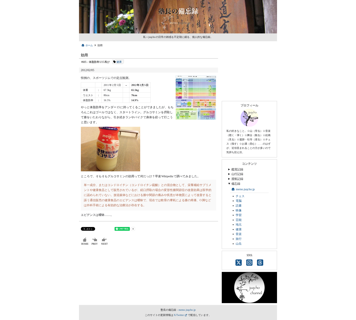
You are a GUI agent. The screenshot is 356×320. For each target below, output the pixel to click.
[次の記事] (105, 244)
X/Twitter (179, 315)
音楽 (239, 234)
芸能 (239, 219)
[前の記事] (95, 244)
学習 (239, 215)
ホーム (89, 45)
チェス (240, 196)
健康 (119, 61)
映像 (239, 210)
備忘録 (235, 183)
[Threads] (260, 263)
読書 (239, 205)
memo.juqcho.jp (245, 189)
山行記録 (237, 174)
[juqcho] (249, 125)
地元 (239, 224)
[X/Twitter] (238, 263)
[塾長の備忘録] (178, 32)
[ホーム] (85, 244)
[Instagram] (249, 263)
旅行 (239, 238)
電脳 (239, 200)
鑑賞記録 (237, 169)
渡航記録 (237, 178)
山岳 (239, 243)
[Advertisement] (148, 277)
